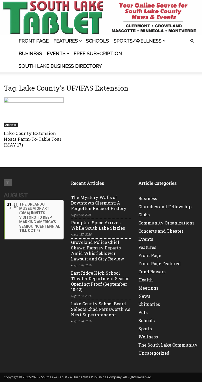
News (144, 296)
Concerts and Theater (160, 231)
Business (30, 53)
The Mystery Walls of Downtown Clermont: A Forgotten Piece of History (99, 203)
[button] (192, 41)
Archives (11, 125)
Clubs (144, 214)
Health (145, 279)
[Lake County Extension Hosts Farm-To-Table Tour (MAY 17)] (34, 112)
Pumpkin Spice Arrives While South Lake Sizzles (98, 225)
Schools (97, 41)
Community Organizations (166, 223)
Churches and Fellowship (164, 206)
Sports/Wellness (137, 41)
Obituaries (149, 304)
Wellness (148, 336)
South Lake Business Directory (60, 66)
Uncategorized (153, 353)
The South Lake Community (168, 345)
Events (56, 53)
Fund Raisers (151, 271)
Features (65, 41)
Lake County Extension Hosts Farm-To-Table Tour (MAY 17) (33, 139)
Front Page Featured (159, 263)
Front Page (34, 41)
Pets (143, 312)
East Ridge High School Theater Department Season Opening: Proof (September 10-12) (100, 281)
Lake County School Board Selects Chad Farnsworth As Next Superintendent (100, 309)
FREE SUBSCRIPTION (98, 53)
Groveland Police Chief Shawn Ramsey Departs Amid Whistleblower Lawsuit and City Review (97, 250)
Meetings (148, 288)
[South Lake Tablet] (101, 17)
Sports (145, 328)
